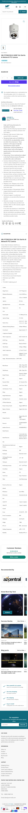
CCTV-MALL (11, 804)
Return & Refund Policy (7, 771)
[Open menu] (25, 7)
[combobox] (14, 11)
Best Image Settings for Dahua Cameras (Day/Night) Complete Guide (11, 672)
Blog (2, 757)
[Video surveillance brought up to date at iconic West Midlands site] (12, 631)
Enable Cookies (5, 775)
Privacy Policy (4, 767)
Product (3, 751)
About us (3, 749)
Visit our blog (20, 650)
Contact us (4, 753)
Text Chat (16, 110)
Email (20, 110)
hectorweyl (4, 52)
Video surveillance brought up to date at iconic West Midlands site (11, 643)
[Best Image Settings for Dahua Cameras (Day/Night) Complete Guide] (12, 660)
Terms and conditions (6, 769)
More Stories (21, 621)
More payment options (14, 85)
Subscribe (22, 724)
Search (24, 11)
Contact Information (6, 773)
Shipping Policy (5, 765)
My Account (4, 755)
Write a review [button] (14, 557)
